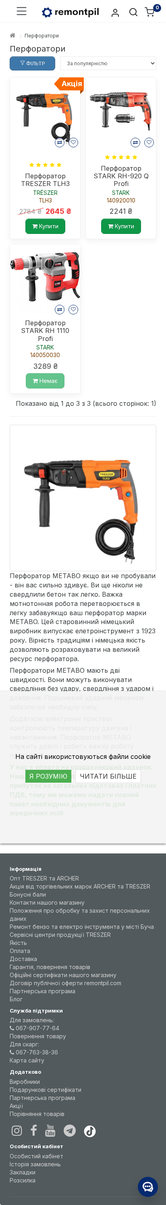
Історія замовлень (35, 1164)
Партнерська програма (42, 991)
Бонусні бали (28, 894)
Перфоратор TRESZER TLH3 (45, 180)
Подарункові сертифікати (45, 1089)
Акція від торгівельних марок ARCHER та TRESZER (80, 886)
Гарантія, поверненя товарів (50, 966)
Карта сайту (27, 1060)
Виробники (25, 1081)
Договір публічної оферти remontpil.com (65, 983)
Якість (18, 942)
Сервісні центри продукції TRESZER (60, 934)
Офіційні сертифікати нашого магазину (63, 974)
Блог (16, 999)
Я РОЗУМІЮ (48, 776)
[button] (22, 11)
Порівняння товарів (37, 1113)
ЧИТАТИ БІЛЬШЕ (108, 776)
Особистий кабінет (36, 1156)
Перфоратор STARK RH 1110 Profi (45, 330)
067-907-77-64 (36, 1028)
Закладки (22, 1172)
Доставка (23, 958)
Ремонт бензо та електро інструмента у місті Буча (82, 926)
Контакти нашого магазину (47, 902)
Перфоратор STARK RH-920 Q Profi (121, 176)
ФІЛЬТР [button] (35, 63)
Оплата (20, 950)
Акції (16, 1105)
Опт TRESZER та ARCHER (44, 878)
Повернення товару (38, 1036)
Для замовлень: (32, 1020)
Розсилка (22, 1180)
